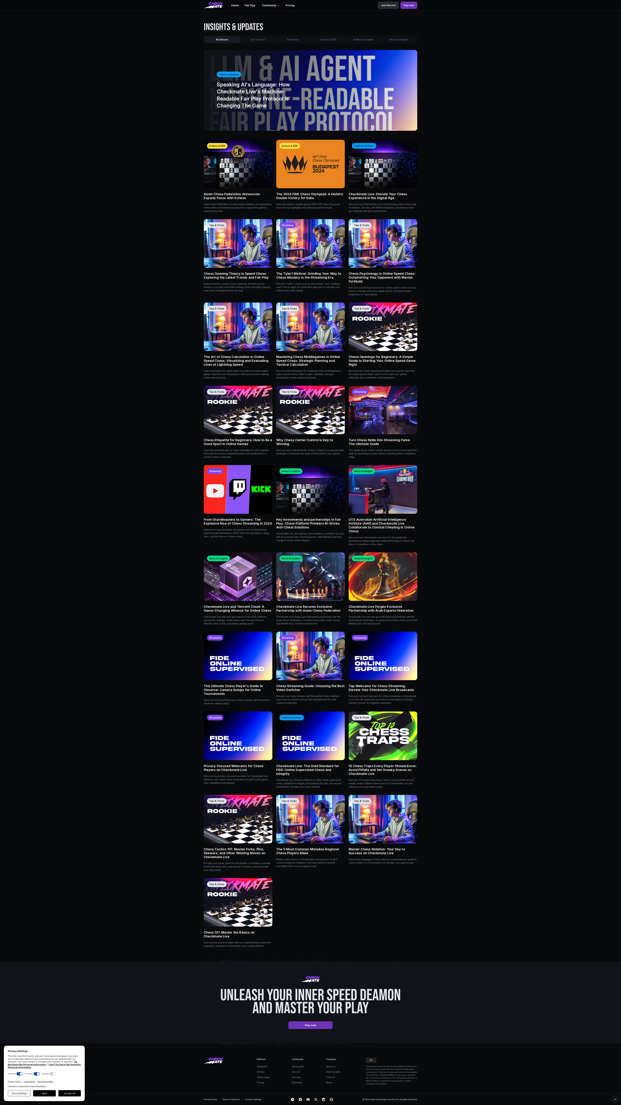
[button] (270, 5)
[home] (213, 5)
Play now (310, 1025)
